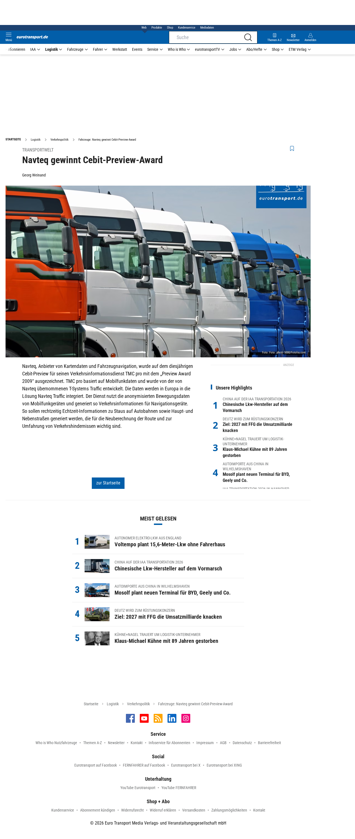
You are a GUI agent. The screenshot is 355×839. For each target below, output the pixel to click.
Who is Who (177, 49)
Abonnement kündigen (97, 810)
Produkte (156, 27)
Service (152, 49)
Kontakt (137, 743)
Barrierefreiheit (269, 743)
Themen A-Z (92, 743)
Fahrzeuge (75, 49)
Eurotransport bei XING (224, 765)
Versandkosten (193, 810)
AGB (223, 743)
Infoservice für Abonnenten (169, 743)
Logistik (51, 49)
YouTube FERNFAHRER (178, 787)
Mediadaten (207, 27)
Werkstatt (119, 49)
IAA (33, 49)
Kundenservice (186, 27)
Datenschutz (242, 743)
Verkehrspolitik (138, 704)
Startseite (91, 704)
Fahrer (98, 49)
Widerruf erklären (163, 810)
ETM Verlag (297, 49)
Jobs (233, 49)
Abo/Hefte (254, 49)
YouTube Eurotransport (137, 787)
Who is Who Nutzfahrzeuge (56, 743)
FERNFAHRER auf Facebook (144, 765)
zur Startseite (108, 483)
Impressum (205, 743)
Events (137, 49)
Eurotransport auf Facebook (95, 765)
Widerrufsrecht (132, 810)
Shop (170, 27)
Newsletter (116, 743)
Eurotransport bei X (186, 765)
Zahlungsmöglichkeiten (229, 810)
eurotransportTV (207, 49)
